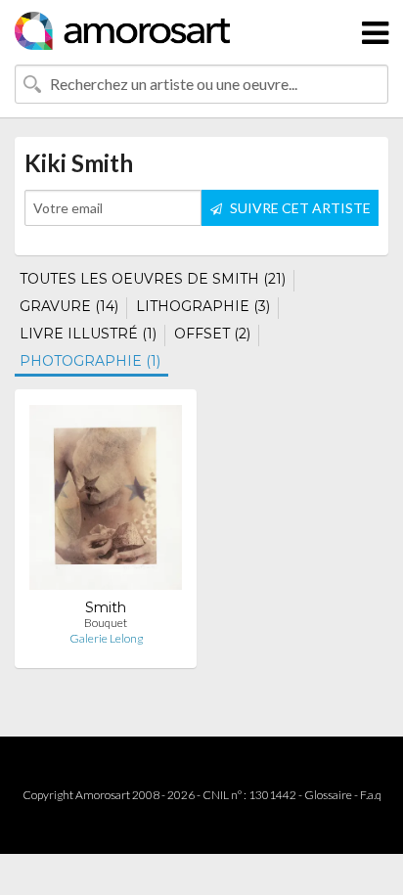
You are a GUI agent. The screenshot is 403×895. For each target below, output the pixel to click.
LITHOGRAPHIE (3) (203, 306)
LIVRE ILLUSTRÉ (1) (88, 333)
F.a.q (370, 794)
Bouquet (105, 622)
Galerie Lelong (106, 638)
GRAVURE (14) (69, 306)
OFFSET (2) (212, 333)
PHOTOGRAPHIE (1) (90, 361)
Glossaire (328, 794)
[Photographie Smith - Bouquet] (105, 501)
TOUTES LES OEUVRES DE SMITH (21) (153, 279)
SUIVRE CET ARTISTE (299, 208)
